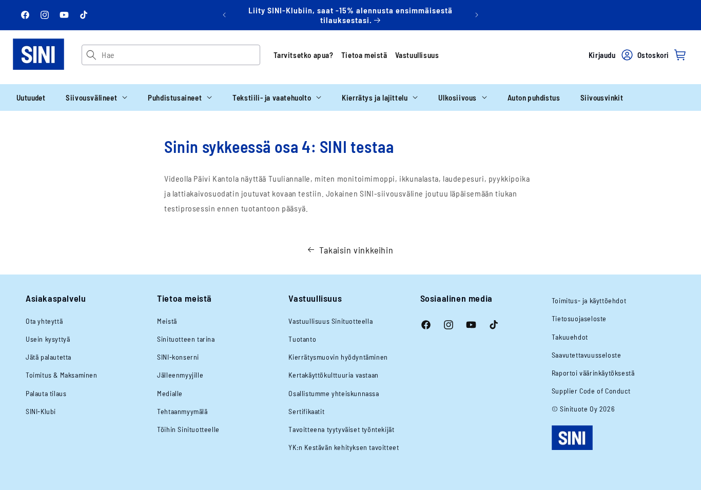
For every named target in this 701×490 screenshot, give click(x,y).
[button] (96, 97)
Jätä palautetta (48, 356)
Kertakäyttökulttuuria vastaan (333, 374)
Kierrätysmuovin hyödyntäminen (337, 356)
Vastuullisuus (417, 55)
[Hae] (92, 55)
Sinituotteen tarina (186, 339)
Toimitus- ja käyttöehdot (589, 300)
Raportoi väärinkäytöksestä (593, 372)
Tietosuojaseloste (579, 318)
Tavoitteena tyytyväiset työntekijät (341, 429)
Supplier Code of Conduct (591, 390)
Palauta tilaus (46, 393)
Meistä (167, 321)
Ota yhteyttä (44, 321)
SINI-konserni (178, 356)
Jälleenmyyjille (180, 374)
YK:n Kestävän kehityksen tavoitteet (343, 447)
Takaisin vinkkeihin (356, 250)
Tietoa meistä (364, 55)
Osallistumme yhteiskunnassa (333, 393)
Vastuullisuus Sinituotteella (330, 321)
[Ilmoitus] (476, 15)
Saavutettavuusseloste (586, 354)
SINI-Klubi (41, 411)
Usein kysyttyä (48, 339)
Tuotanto (302, 339)
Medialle (170, 393)
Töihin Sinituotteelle (188, 429)
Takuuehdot (570, 336)
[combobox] (180, 55)
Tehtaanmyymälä (182, 411)
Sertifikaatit (306, 411)
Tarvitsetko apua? (304, 55)
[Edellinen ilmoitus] (224, 15)
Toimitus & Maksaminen (62, 374)
